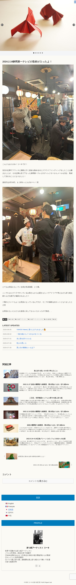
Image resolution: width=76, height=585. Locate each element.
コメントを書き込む (38, 481)
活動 (5, 319)
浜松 (55, 319)
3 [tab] (38, 52)
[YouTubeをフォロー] (39, 566)
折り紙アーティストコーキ (36, 319)
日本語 (10, 509)
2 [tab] (35, 52)
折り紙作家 (48, 319)
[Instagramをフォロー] (36, 566)
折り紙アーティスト (21, 319)
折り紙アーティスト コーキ (38, 548)
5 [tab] (42, 52)
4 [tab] (40, 52)
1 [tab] (33, 52)
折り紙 (11, 319)
